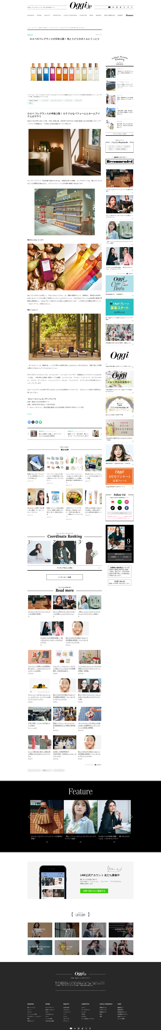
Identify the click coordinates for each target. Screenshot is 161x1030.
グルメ (119, 146)
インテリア (45, 100)
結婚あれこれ (103, 1012)
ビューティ (34, 27)
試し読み (125, 557)
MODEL (98, 15)
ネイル (65, 1016)
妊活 (101, 1014)
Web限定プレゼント (123, 1014)
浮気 (101, 1016)
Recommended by (90, 764)
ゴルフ (83, 1007)
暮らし (31, 103)
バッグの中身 (48, 1018)
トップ (28, 27)
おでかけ (127, 146)
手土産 (83, 1014)
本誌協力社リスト (122, 1012)
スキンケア (66, 1009)
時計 (28, 1018)
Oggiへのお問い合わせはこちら (119, 583)
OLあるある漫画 (49, 1021)
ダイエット (66, 1021)
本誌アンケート (122, 1016)
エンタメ (112, 146)
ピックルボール (86, 1009)
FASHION (30, 15)
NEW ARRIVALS (109, 15)
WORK (39, 15)
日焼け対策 (66, 1007)
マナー (47, 1016)
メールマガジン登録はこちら (119, 513)
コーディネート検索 (64, 577)
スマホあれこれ (49, 1014)
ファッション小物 (32, 1014)
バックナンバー (119, 559)
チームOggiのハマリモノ (88, 1018)
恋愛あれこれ (103, 1007)
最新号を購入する (119, 554)
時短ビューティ (47, 770)
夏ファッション (31, 1007)
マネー (47, 1012)
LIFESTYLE (57, 15)
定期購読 (113, 557)
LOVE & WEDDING (70, 15)
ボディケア (79, 100)
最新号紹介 (120, 1009)
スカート (29, 1012)
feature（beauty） (43, 27)
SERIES (120, 15)
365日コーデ (30, 1021)
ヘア (64, 1014)
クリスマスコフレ (59, 770)
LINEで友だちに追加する (94, 891)
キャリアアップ (49, 1007)
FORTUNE (83, 15)
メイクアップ (66, 1012)
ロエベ (29, 414)
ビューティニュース (53, 27)
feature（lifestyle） (121, 149)
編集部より (120, 1007)
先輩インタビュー (50, 1009)
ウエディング (103, 1009)
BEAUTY (47, 15)
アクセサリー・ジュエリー (34, 1016)
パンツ (29, 1009)
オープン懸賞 (121, 1018)
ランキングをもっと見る (64, 568)
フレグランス (68, 100)
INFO (91, 15)
